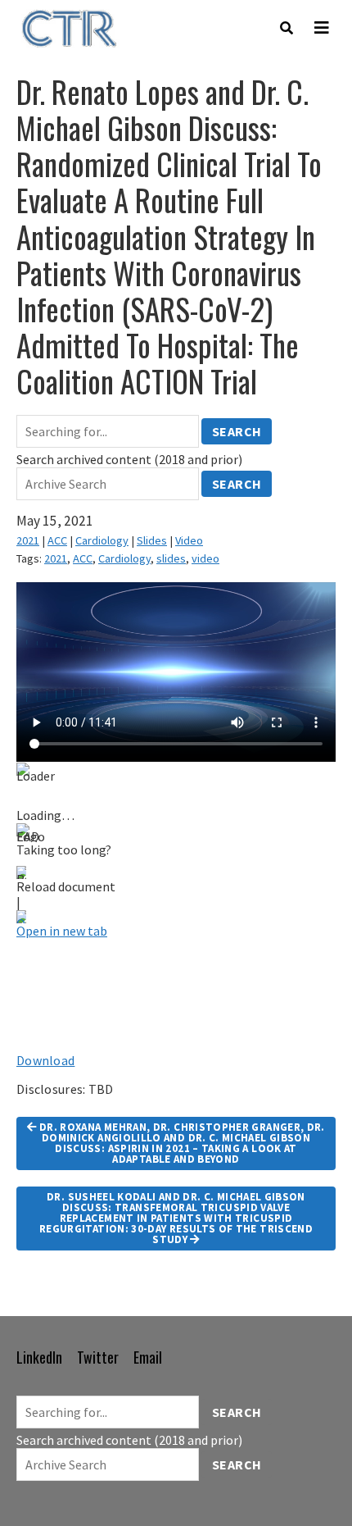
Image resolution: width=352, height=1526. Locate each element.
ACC (57, 540)
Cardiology (102, 540)
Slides (152, 540)
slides (171, 558)
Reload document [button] (65, 886)
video (205, 558)
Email (147, 1357)
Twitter (98, 1357)
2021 (27, 540)
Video (189, 540)
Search (237, 431)
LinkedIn (39, 1357)
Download (45, 1060)
